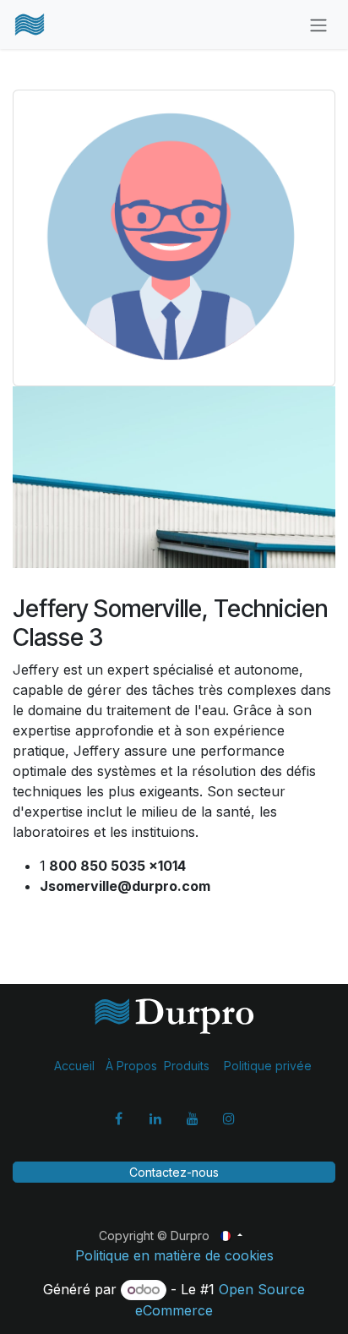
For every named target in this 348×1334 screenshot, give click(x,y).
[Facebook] (119, 1118)
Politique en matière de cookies (174, 1255)
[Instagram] (228, 1118)
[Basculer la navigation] (318, 24)
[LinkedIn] (155, 1118)
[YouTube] (192, 1118)
